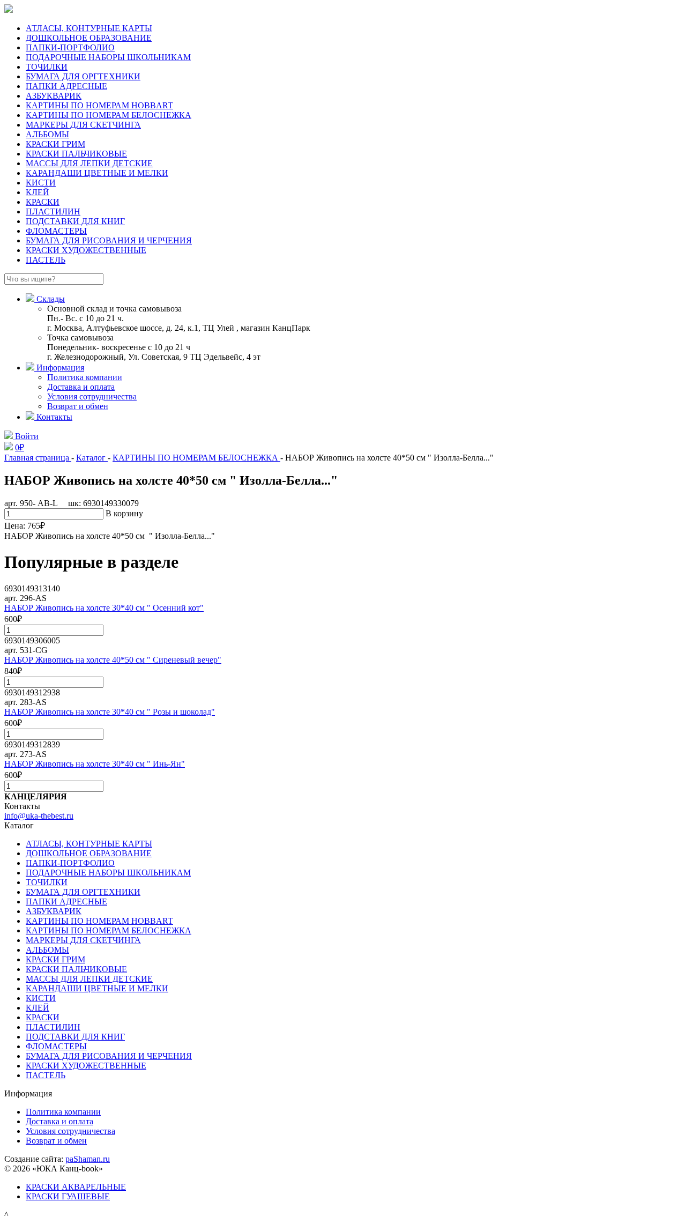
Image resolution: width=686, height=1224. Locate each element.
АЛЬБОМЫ (47, 134)
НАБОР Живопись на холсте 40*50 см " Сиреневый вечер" (112, 659)
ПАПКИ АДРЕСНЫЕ (66, 86)
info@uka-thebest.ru (38, 815)
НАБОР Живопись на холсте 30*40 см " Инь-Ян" (94, 763)
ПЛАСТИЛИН (53, 211)
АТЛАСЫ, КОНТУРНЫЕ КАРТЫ (89, 28)
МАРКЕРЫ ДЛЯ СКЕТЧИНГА (83, 124)
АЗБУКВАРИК (53, 95)
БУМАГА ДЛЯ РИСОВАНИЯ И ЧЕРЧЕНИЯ (109, 240)
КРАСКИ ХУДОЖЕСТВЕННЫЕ (86, 250)
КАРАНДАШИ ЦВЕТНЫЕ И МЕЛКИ (97, 172)
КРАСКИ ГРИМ (55, 144)
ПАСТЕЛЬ (45, 259)
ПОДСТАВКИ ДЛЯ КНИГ (75, 221)
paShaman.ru (87, 1158)
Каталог (92, 457)
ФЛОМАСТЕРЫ (56, 230)
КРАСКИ (42, 201)
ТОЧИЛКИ (47, 66)
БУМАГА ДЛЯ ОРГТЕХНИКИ (83, 76)
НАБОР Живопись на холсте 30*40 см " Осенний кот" (104, 607)
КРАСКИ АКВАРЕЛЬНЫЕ (76, 1186)
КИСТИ (41, 182)
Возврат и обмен (77, 406)
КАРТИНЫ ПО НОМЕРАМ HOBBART (99, 105)
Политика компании (84, 377)
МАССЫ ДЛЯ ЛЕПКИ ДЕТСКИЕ (89, 163)
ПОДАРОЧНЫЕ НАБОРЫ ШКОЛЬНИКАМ (108, 57)
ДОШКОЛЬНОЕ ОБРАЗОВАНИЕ (89, 37)
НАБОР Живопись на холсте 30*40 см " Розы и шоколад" (109, 711)
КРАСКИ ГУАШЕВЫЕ (68, 1196)
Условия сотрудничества (92, 396)
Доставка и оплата (81, 386)
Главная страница (37, 457)
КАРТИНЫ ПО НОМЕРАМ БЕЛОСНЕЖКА (108, 115)
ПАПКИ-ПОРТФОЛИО (70, 47)
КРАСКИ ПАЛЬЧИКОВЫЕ (76, 153)
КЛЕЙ (37, 192)
